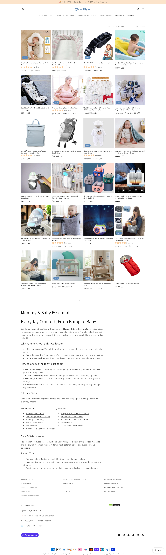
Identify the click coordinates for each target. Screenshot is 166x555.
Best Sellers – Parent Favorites (74, 419)
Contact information (119, 554)
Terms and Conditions (29, 487)
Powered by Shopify (61, 554)
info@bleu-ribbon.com (33, 526)
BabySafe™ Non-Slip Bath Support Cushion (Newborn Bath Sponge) (129, 64)
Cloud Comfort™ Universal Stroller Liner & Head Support (35, 109)
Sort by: (111, 26)
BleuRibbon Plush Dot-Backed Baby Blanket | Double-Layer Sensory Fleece (130, 152)
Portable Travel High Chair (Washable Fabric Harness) (67, 239)
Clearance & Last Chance (72, 425)
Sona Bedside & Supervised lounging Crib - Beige (97, 284)
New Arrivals (66, 422)
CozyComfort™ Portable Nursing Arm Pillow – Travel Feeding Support (130, 239)
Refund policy (73, 554)
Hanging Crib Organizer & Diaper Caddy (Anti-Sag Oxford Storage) (65, 197)
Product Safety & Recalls (30, 495)
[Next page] (92, 300)
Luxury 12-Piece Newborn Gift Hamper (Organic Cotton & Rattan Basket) (127, 109)
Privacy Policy (26, 483)
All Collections (109, 491)
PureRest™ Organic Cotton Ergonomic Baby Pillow (35, 64)
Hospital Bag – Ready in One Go (75, 413)
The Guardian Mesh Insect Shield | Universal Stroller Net (66, 152)
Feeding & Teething (35, 419)
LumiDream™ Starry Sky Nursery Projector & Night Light (98, 239)
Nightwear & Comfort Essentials (40, 428)
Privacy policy (83, 554)
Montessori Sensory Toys (113, 479)
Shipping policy (106, 554)
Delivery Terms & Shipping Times (74, 479)
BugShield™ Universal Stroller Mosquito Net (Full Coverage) (35, 239)
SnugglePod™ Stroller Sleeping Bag (127, 284)
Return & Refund (27, 479)
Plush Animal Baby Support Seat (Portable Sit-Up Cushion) (97, 197)
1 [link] (73, 300)
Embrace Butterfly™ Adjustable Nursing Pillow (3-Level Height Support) (34, 284)
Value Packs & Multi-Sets (72, 416)
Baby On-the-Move (34, 422)
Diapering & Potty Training (38, 416)
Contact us (66, 491)
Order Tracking (68, 483)
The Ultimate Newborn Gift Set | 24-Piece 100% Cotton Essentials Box (96, 109)
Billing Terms (25, 491)
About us (66, 487)
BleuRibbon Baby (50, 554)
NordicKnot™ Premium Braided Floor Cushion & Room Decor (64, 64)
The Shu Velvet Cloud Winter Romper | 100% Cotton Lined (98, 152)
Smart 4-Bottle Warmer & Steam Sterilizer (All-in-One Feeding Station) (128, 197)
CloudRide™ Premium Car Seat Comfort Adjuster (96, 64)
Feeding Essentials (111, 483)
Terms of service (94, 554)
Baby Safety (31, 425)
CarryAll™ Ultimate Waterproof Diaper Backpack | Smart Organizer (33, 152)
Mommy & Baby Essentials (113, 487)
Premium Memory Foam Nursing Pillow (65, 108)
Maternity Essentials (35, 413)
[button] (23, 9)
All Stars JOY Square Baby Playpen (63, 284)
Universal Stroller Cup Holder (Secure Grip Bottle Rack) (35, 197)
